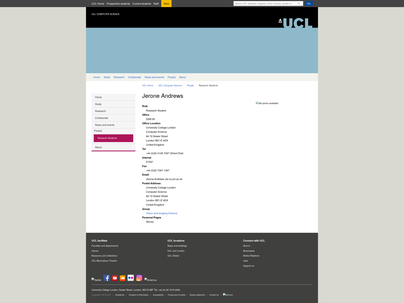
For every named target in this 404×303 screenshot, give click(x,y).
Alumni (246, 245)
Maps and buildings (177, 245)
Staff (156, 3)
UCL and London (175, 250)
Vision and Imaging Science (161, 213)
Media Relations (251, 255)
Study (107, 77)
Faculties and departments (105, 245)
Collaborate (134, 77)
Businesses (249, 250)
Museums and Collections (104, 255)
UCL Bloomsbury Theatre (104, 260)
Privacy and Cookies (176, 294)
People (172, 77)
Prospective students (118, 3)
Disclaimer (120, 294)
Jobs (245, 260)
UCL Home (98, 3)
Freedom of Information (139, 294)
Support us (248, 265)
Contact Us (214, 294)
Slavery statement (197, 294)
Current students (142, 3)
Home (96, 77)
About (182, 77)
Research (119, 77)
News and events (154, 77)
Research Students (107, 138)
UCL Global (173, 255)
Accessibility (158, 294)
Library (95, 250)
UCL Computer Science (170, 85)
